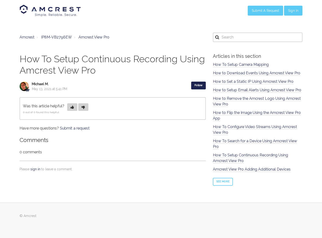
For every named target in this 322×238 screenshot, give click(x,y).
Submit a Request (265, 11)
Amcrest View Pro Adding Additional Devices (252, 169)
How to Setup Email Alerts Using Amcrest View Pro (257, 90)
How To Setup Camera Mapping (241, 64)
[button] (72, 107)
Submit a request (75, 128)
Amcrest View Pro (93, 37)
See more (223, 181)
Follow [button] (198, 85)
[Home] (50, 11)
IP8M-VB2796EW (56, 37)
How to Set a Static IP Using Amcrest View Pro (253, 81)
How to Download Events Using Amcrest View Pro (256, 73)
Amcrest (27, 37)
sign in (35, 169)
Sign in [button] (293, 11)
